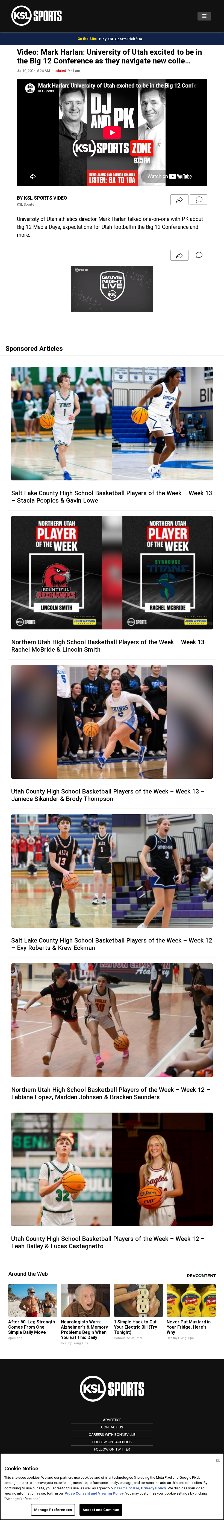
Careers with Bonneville (112, 1434)
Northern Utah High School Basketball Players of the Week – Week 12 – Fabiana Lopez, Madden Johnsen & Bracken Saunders (110, 1093)
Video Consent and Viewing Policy (94, 1493)
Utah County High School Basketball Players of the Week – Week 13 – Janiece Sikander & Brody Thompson (108, 795)
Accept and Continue (100, 1510)
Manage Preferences (53, 1510)
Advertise (112, 1419)
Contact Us (112, 1427)
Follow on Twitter (112, 1449)
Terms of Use (128, 1488)
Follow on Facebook (112, 1442)
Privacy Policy (153, 1488)
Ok (218, 1460)
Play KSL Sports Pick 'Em (120, 39)
